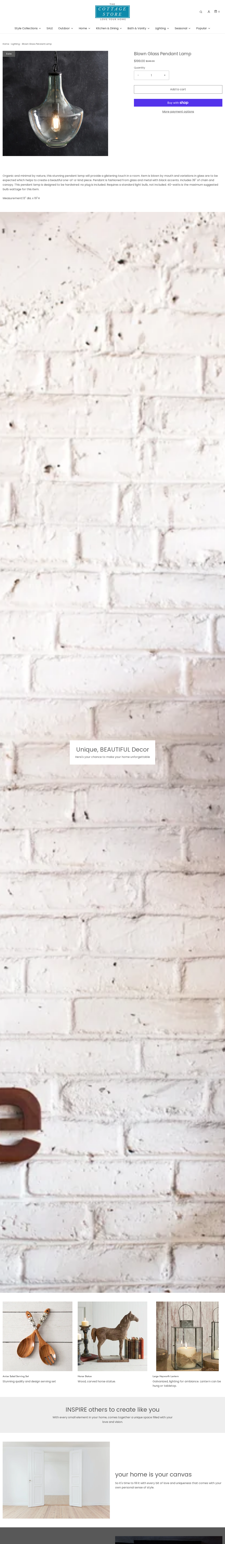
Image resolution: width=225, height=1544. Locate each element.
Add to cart (178, 89)
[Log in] (209, 11)
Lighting (15, 43)
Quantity (139, 67)
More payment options (178, 112)
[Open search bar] (201, 11)
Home (6, 43)
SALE (50, 28)
